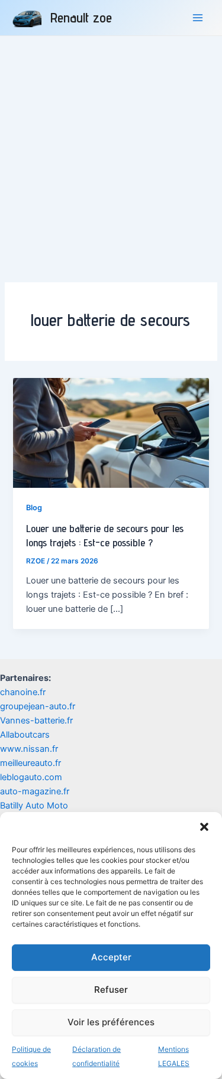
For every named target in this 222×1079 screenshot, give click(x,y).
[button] (204, 827)
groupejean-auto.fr (37, 706)
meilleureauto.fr (30, 763)
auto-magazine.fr (34, 791)
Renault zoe (81, 17)
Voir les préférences (111, 1022)
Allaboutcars (25, 734)
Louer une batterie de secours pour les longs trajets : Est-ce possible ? (105, 535)
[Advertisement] (111, 152)
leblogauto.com (31, 777)
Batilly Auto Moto (34, 805)
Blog (34, 507)
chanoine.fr (23, 692)
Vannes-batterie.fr (36, 720)
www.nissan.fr (29, 749)
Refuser (111, 989)
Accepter (111, 957)
